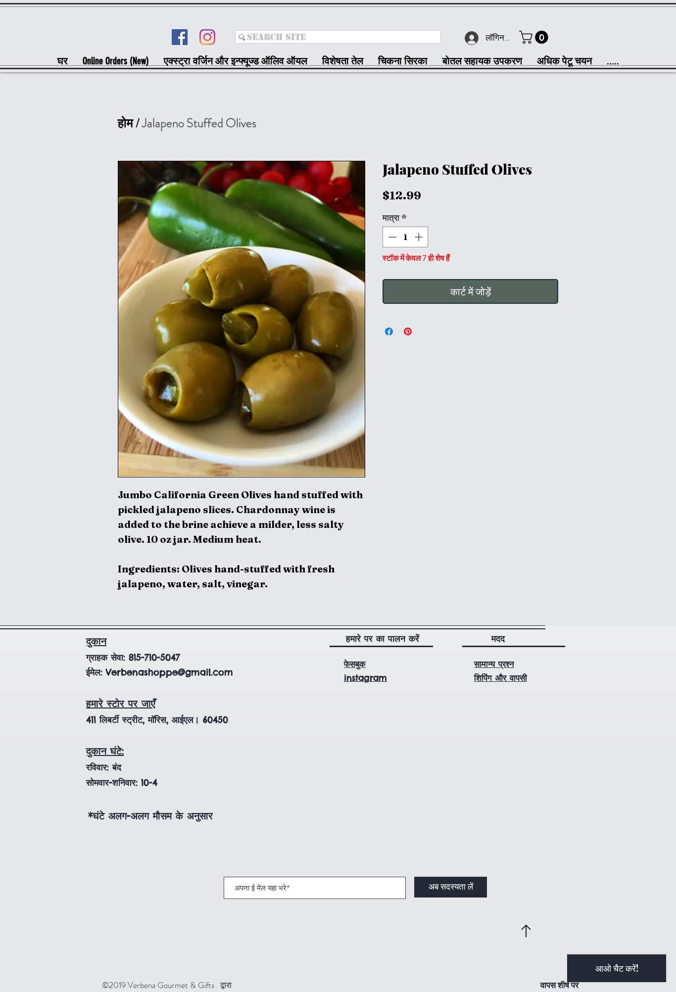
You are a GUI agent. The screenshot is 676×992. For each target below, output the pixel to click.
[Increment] (419, 237)
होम (125, 123)
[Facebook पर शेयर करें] (389, 331)
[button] (535, 37)
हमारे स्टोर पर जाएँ (120, 703)
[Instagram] (207, 37)
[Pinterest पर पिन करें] (408, 331)
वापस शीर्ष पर (559, 985)
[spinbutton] (405, 237)
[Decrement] (391, 237)
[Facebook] (180, 37)
